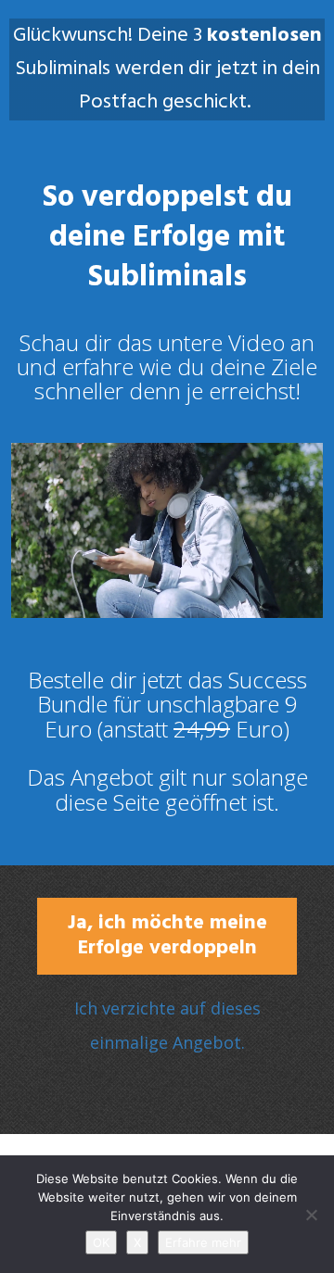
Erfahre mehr (203, 1242)
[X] (311, 1214)
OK (101, 1242)
